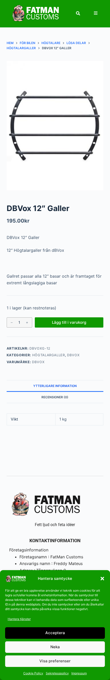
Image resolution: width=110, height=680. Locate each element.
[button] (102, 578)
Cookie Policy (33, 673)
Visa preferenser (55, 660)
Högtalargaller (48, 355)
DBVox (73, 355)
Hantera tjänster (19, 619)
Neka (55, 646)
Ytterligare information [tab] (55, 386)
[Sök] (78, 13)
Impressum (79, 673)
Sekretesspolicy (57, 673)
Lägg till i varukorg (69, 322)
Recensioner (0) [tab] (54, 397)
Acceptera (55, 632)
